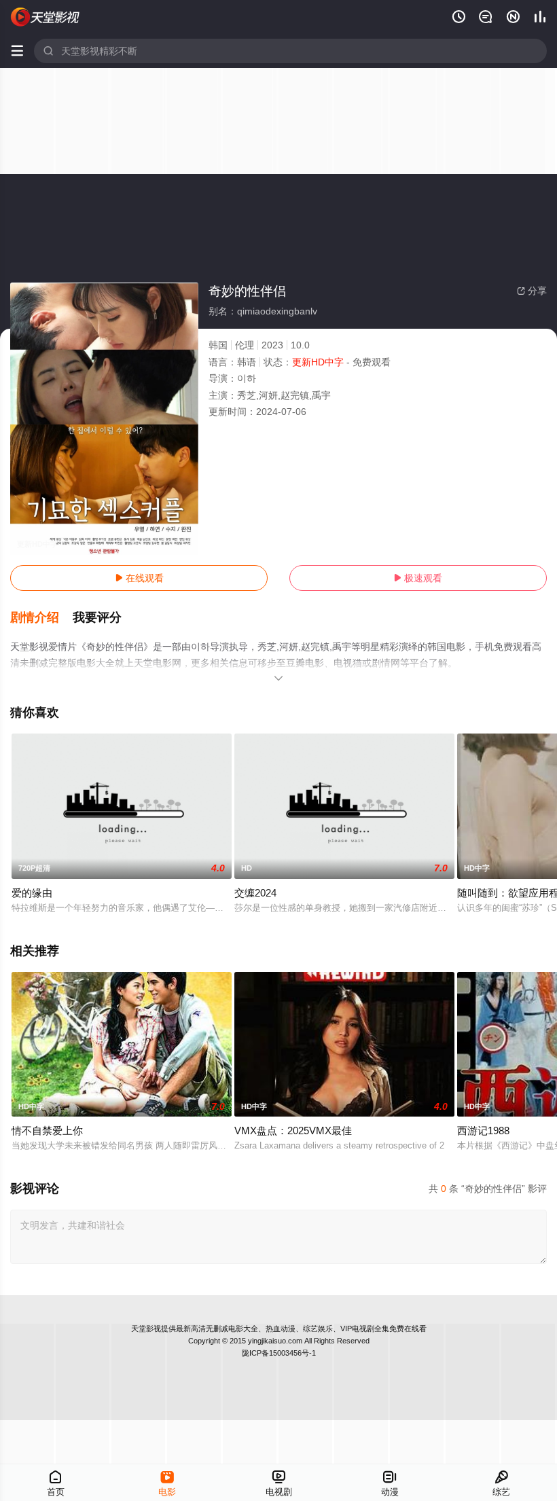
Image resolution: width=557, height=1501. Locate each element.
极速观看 (417, 578)
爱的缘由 (32, 893)
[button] (41, 618)
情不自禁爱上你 (47, 1130)
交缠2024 (255, 893)
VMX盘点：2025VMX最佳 (293, 1130)
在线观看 (139, 578)
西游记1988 (483, 1130)
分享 (532, 290)
